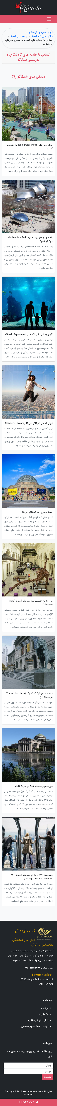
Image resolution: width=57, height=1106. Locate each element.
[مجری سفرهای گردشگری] (28, 7)
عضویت (47, 1077)
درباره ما (44, 1008)
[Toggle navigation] (49, 19)
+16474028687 (27, 1102)
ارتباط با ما (43, 1014)
